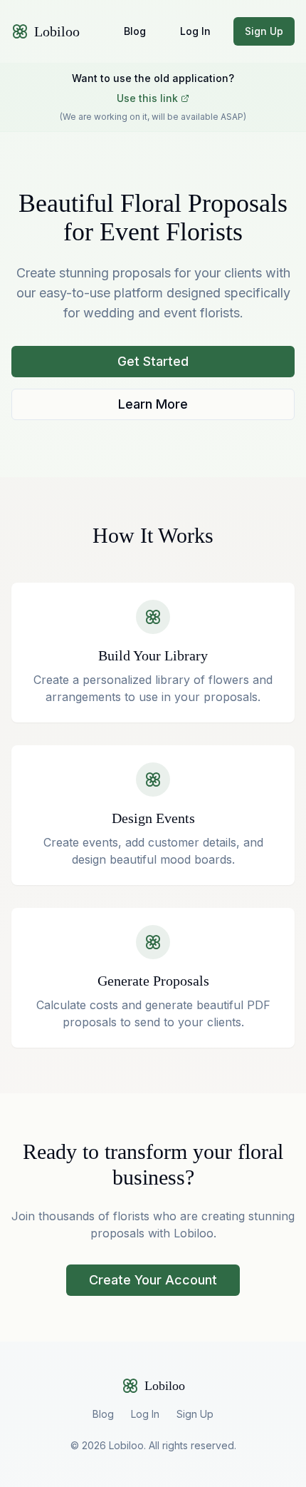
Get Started (153, 361)
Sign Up (264, 31)
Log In (195, 31)
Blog (135, 31)
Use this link (147, 98)
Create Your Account (153, 1279)
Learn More (153, 404)
